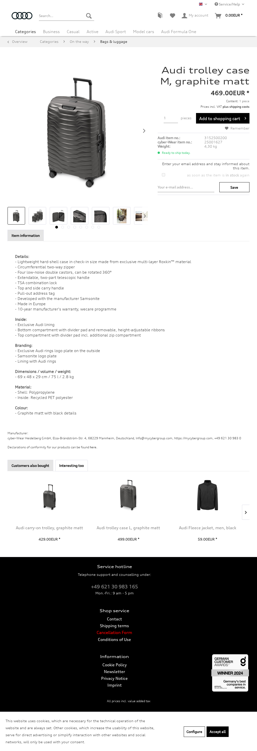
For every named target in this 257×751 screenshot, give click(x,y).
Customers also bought (30, 465)
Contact (114, 618)
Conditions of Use (114, 639)
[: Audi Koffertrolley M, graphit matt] (16, 216)
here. (93, 447)
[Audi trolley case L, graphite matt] (128, 495)
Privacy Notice (114, 678)
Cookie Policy (114, 664)
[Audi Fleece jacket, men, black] (207, 495)
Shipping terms (114, 625)
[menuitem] (66, 16)
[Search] (89, 16)
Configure (194, 731)
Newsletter (114, 671)
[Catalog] (159, 16)
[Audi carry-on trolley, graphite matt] (49, 495)
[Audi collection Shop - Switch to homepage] (22, 18)
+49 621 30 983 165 (114, 587)
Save (234, 187)
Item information (26, 235)
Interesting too (71, 465)
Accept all (218, 731)
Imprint (114, 685)
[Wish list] (172, 16)
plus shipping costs (236, 107)
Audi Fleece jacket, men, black (207, 527)
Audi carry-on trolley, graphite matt (49, 527)
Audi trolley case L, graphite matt (128, 527)
